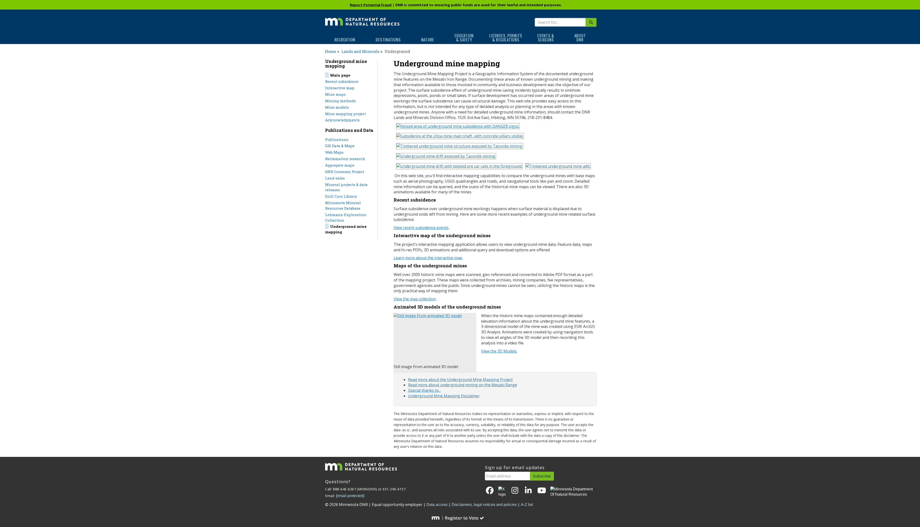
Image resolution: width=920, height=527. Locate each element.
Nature (427, 40)
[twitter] (502, 492)
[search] (591, 22)
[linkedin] (528, 491)
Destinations (388, 40)
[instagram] (515, 491)
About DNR (580, 38)
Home (330, 51)
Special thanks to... (424, 390)
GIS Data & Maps (340, 145)
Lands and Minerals (360, 51)
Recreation (345, 40)
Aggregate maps (339, 165)
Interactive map (339, 87)
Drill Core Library (341, 196)
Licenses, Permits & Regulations (505, 38)
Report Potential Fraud (370, 4)
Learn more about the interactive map (428, 257)
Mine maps (335, 94)
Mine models (337, 107)
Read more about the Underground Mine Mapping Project (460, 379)
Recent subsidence (341, 81)
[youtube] (541, 491)
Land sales (335, 178)
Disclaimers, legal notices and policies (484, 505)
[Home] (362, 18)
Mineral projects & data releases (346, 187)
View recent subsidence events (421, 227)
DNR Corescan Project (344, 171)
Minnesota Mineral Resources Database (343, 205)
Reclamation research (345, 158)
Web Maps (334, 152)
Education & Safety (464, 38)
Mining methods (340, 100)
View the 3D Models (499, 351)
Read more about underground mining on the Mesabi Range (462, 384)
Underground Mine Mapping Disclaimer (444, 395)
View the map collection (415, 299)
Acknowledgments (342, 120)
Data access (437, 505)
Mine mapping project (345, 113)
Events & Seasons (545, 38)
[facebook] (489, 491)
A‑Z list (527, 505)
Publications (336, 139)
